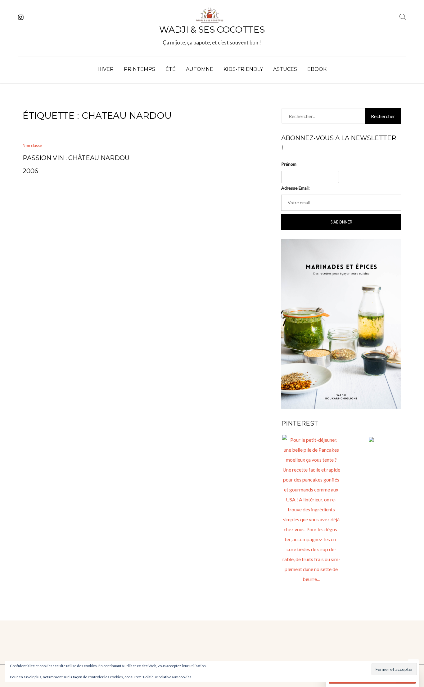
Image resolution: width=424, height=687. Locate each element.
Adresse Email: (295, 188)
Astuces (285, 69)
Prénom (288, 164)
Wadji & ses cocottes (212, 29)
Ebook (317, 69)
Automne (199, 69)
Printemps (139, 69)
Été (170, 69)
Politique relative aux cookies (167, 677)
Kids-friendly (243, 69)
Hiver (105, 69)
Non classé (32, 145)
